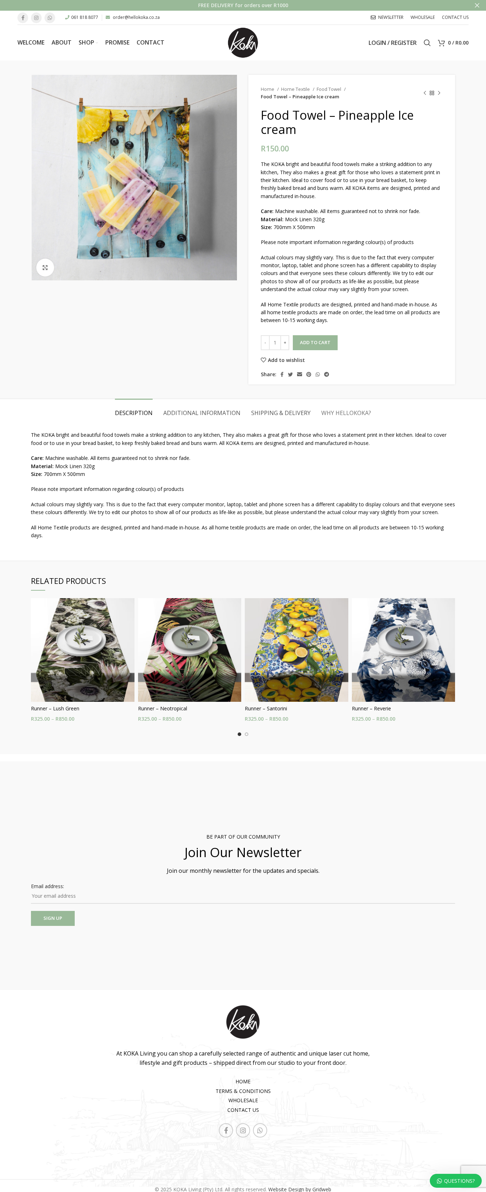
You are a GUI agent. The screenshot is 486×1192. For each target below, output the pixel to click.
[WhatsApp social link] (49, 17)
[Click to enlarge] (45, 267)
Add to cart (315, 342)
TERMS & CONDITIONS (243, 1091)
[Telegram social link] (326, 374)
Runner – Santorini (266, 708)
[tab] (134, 409)
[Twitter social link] (290, 374)
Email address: (47, 886)
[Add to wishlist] (129, 626)
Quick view (129, 610)
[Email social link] (299, 374)
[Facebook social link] (22, 17)
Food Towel (329, 89)
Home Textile (296, 89)
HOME (243, 1081)
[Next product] (439, 93)
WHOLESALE (243, 1100)
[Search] (427, 43)
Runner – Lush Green (55, 708)
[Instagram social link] (36, 17)
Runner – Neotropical (162, 708)
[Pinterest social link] (308, 374)
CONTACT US (243, 1110)
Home (268, 89)
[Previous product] (424, 93)
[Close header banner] (477, 5)
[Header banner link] (232, 5)
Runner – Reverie (371, 708)
